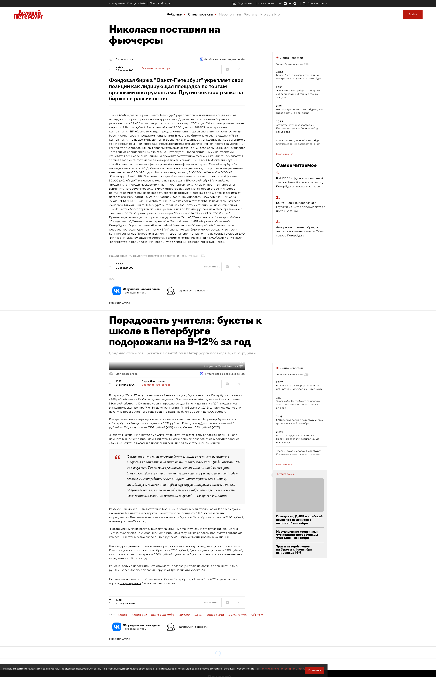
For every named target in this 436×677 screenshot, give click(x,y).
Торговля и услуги (215, 615)
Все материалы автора (156, 68)
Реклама (251, 14)
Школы (198, 615)
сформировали (130, 583)
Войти (412, 14)
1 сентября (184, 615)
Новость (122, 615)
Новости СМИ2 (119, 302)
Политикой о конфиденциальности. (282, 668)
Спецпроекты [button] (201, 14)
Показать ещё (284, 154)
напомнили (141, 566)
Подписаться (246, 3)
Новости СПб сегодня (162, 615)
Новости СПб (139, 615)
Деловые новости (238, 615)
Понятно (314, 670)
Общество (257, 615)
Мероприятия (230, 14)
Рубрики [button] (175, 14)
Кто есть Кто (270, 14)
